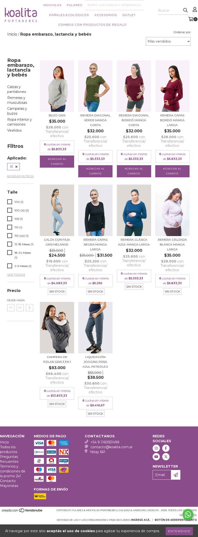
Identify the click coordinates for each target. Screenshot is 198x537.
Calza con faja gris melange (57, 242)
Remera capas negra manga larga (95, 244)
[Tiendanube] (22, 512)
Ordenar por (182, 32)
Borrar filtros (20, 176)
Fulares (74, 5)
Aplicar (29, 307)
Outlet (129, 15)
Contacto (8, 481)
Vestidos (14, 130)
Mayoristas (9, 486)
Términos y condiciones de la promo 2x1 (12, 471)
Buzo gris (57, 115)
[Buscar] (185, 10)
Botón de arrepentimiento (176, 520)
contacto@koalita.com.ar (112, 447)
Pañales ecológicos (69, 15)
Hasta (20, 300)
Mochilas (52, 5)
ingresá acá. (140, 520)
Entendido (179, 531)
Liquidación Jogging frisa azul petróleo (95, 361)
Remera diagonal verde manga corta (95, 120)
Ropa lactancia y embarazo (114, 5)
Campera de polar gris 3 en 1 (57, 359)
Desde (10, 300)
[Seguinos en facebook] (166, 448)
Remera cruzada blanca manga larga (172, 244)
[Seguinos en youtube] (156, 456)
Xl (11, 166)
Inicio (4, 442)
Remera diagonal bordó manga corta (134, 120)
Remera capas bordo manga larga (172, 120)
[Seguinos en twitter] (166, 456)
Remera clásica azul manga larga (134, 242)
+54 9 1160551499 (105, 442)
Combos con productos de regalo (92, 24)
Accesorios (105, 15)
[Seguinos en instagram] (156, 448)
